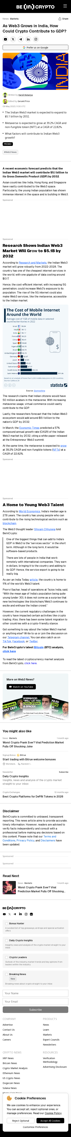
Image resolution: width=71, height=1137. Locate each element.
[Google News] (31, 914)
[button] (35, 927)
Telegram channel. (18, 637)
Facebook (18, 641)
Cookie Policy (53, 1113)
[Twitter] (13, 39)
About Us (8, 1034)
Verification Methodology (50, 1060)
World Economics (29, 511)
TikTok (7, 641)
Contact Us (9, 1029)
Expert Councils (51, 1039)
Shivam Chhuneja (44, 529)
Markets (14, 18)
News (6, 18)
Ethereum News (11, 1073)
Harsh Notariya (25, 95)
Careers (7, 1039)
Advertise (8, 1024)
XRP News (8, 1058)
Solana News (10, 1088)
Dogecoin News (11, 1083)
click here (30, 663)
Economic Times (29, 428)
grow (63, 445)
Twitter (33, 641)
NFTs (56, 449)
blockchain (9, 523)
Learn (46, 1029)
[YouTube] (5, 39)
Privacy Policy (25, 840)
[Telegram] (20, 39)
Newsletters (49, 1044)
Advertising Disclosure (55, 1066)
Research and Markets (33, 262)
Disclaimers (48, 840)
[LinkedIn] (28, 39)
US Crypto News (11, 1078)
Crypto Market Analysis (15, 1068)
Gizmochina (39, 390)
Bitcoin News (10, 1063)
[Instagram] (36, 39)
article (34, 579)
